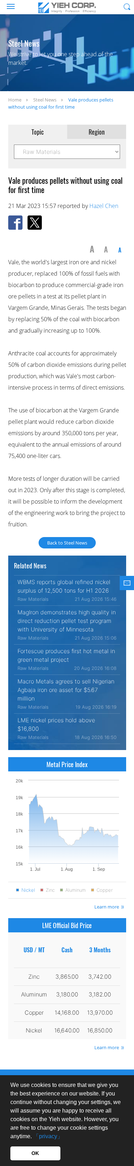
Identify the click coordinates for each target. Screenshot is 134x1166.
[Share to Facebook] (15, 222)
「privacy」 (48, 1136)
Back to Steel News (67, 543)
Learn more (106, 907)
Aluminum (75, 890)
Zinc (50, 890)
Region (97, 131)
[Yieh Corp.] (67, 7)
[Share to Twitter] (35, 222)
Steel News (44, 100)
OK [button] (35, 1153)
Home (14, 100)
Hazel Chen (103, 206)
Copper (104, 890)
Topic (37, 131)
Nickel (28, 890)
